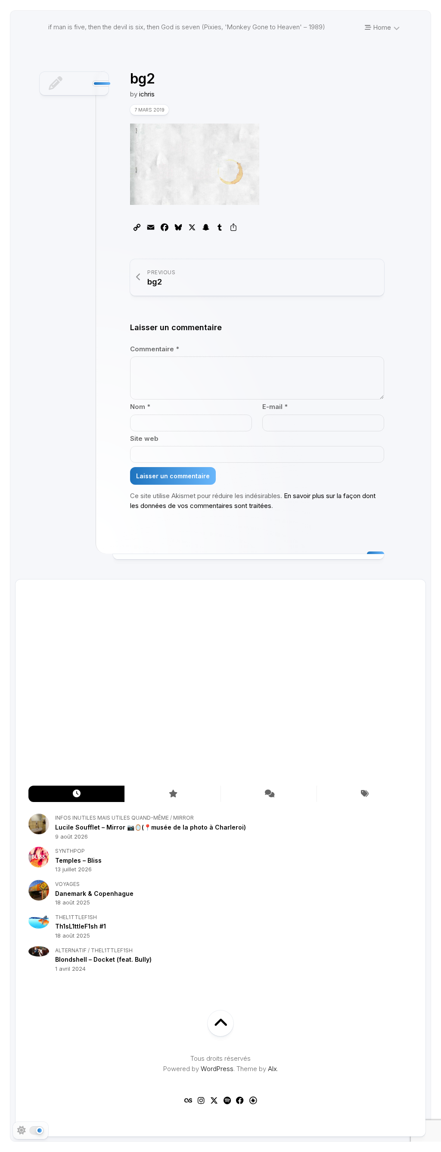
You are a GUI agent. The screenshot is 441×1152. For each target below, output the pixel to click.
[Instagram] (201, 1100)
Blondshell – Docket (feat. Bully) (103, 959)
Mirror (183, 817)
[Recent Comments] (268, 794)
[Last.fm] (188, 1100)
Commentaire (154, 349)
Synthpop (70, 851)
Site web (144, 438)
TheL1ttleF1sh (76, 917)
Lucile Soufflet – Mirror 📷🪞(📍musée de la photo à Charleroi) (150, 827)
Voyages (67, 884)
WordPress (217, 1069)
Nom (140, 407)
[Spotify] (227, 1100)
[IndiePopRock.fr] (253, 1100)
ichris (147, 94)
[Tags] (365, 794)
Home (381, 27)
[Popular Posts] (172, 794)
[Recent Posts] (76, 794)
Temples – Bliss (78, 860)
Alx (272, 1069)
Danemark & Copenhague (94, 893)
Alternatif (71, 950)
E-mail (275, 407)
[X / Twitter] (214, 1100)
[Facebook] (240, 1100)
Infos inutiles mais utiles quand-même (112, 817)
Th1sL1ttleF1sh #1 (80, 926)
